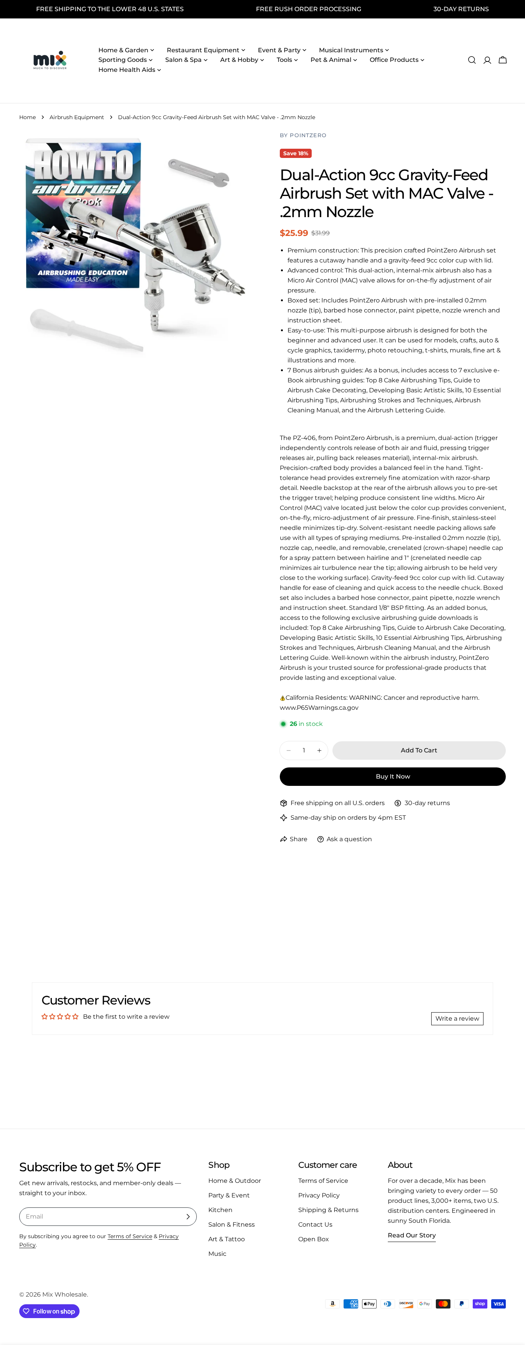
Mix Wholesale (64, 1294)
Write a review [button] (457, 1018)
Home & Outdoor (234, 1180)
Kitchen (220, 1210)
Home (27, 117)
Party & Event (229, 1195)
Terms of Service (130, 1236)
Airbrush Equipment (77, 117)
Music (217, 1253)
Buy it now (393, 776)
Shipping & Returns (328, 1210)
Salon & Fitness (231, 1224)
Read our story (412, 1235)
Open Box (313, 1239)
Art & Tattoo (226, 1239)
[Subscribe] (188, 1217)
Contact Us (315, 1224)
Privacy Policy (319, 1195)
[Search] (472, 60)
